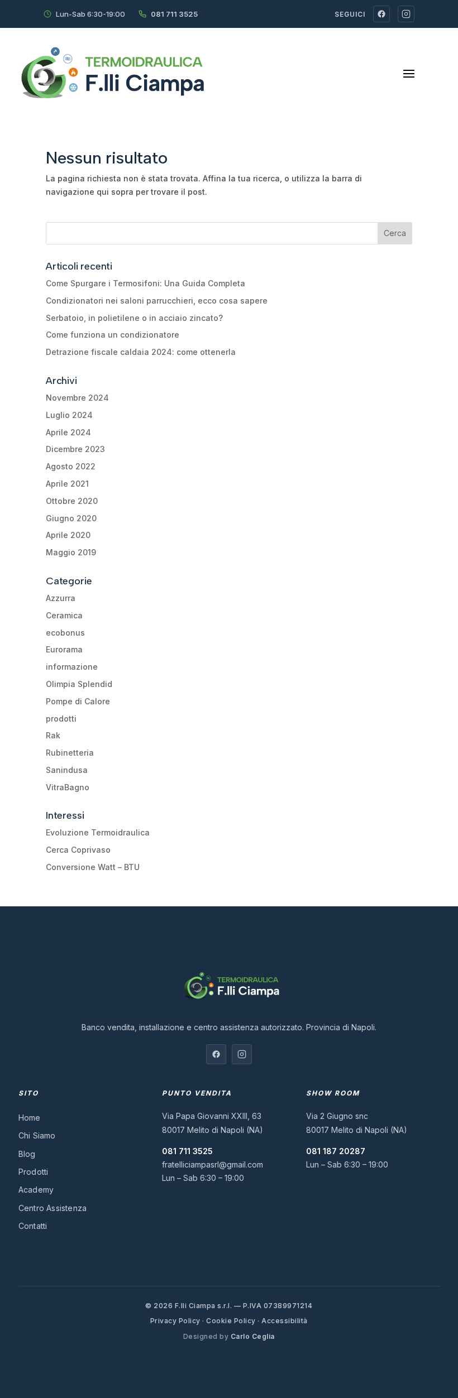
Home (29, 1117)
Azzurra (60, 598)
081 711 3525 (174, 14)
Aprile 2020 (68, 535)
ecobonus (65, 632)
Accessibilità (284, 1321)
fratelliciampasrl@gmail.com (212, 1164)
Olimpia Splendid (79, 684)
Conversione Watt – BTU (93, 867)
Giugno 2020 (71, 518)
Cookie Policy (231, 1321)
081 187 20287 (335, 1151)
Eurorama (64, 649)
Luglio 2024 (69, 415)
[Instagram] (406, 14)
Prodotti (33, 1171)
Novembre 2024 (77, 397)
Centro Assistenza (52, 1208)
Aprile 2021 (67, 483)
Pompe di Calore (78, 701)
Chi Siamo (37, 1135)
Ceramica (64, 615)
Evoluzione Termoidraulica (98, 832)
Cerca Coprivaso (78, 849)
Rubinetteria (70, 752)
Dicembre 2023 (75, 449)
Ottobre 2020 (72, 501)
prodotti (61, 718)
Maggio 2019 (71, 552)
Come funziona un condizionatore (112, 334)
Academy (36, 1189)
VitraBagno (67, 787)
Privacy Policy (175, 1321)
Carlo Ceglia (253, 1336)
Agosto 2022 (71, 466)
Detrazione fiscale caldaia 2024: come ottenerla (141, 352)
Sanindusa (67, 770)
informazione (72, 666)
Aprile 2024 (68, 432)
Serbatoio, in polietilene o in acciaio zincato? (134, 318)
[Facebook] (381, 14)
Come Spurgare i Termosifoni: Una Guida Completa (145, 283)
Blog (27, 1154)
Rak (53, 735)
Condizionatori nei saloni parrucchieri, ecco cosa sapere (157, 300)
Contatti (32, 1226)
